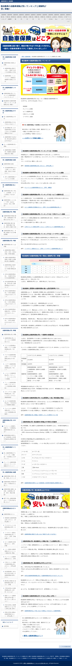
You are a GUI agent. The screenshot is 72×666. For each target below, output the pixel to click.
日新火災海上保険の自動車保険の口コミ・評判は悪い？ (10, 614)
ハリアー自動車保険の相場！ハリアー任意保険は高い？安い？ (10, 366)
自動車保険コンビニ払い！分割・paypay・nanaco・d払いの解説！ (10, 202)
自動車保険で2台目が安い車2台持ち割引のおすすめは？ (10, 138)
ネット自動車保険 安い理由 (10, 145)
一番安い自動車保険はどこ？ (32, 636)
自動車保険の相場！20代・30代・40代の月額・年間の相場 (10, 252)
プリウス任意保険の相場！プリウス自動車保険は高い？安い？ (10, 348)
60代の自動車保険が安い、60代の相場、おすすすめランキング (10, 321)
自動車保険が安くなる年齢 (10, 245)
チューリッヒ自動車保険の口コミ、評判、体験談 (38, 187)
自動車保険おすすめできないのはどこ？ (10, 123)
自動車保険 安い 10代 (21, 17)
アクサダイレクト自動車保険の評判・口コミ (10, 527)
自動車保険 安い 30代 (33, 17)
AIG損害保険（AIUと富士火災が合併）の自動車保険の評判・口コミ (10, 574)
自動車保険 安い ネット (62, 17)
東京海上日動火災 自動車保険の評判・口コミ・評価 (10, 582)
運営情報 (6, 626)
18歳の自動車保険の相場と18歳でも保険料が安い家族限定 (10, 259)
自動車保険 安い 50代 (45, 17)
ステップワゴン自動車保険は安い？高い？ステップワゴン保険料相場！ (10, 394)
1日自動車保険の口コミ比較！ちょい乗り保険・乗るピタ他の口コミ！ (10, 170)
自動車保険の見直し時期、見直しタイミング (10, 477)
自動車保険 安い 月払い (56, 17)
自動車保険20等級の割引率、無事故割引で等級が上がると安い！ (10, 217)
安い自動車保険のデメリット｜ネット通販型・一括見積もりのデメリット (10, 455)
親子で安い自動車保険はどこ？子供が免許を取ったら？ (10, 500)
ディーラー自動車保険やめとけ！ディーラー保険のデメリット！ (10, 464)
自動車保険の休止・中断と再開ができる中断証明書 (10, 232)
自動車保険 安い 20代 (27, 17)
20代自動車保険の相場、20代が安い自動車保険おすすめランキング (10, 284)
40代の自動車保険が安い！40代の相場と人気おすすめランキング (10, 302)
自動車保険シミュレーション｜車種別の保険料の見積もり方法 (10, 78)
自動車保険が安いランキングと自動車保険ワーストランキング (10, 95)
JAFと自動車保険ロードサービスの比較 (11, 177)
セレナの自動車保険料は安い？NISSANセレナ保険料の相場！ (11, 402)
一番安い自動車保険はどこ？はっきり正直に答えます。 (36, 663)
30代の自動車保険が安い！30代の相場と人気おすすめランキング (10, 293)
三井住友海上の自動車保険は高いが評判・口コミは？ (10, 590)
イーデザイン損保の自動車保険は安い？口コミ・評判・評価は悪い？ (10, 535)
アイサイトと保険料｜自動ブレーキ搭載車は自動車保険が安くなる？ (10, 428)
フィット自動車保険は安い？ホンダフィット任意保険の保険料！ (10, 385)
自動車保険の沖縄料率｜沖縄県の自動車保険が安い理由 (10, 151)
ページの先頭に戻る (66, 646)
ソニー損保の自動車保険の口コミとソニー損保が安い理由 (10, 551)
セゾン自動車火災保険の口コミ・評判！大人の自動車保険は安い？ (43, 207)
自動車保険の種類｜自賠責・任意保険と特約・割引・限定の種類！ (10, 491)
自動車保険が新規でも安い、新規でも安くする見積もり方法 (10, 70)
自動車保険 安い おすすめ (50, 17)
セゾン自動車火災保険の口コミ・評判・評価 (10, 543)
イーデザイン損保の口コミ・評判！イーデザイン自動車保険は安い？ (44, 248)
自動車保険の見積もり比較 (10, 63)
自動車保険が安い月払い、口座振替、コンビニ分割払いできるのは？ (10, 193)
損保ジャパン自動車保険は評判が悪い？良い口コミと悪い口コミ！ (10, 598)
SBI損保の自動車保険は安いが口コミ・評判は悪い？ (39, 165)
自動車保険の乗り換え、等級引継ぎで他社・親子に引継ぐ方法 (10, 225)
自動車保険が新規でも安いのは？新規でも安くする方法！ (41, 534)
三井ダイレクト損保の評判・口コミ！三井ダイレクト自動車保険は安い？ (45, 226)
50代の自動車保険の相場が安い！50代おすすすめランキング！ (10, 312)
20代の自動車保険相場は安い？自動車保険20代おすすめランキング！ (44, 575)
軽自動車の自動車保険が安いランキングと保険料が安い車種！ (10, 102)
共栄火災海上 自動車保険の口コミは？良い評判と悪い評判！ (10, 606)
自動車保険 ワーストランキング (68, 18)
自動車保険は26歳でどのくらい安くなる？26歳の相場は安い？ (10, 267)
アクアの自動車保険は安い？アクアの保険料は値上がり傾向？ (10, 357)
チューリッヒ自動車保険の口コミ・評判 (10, 557)
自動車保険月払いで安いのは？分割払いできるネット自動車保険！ (43, 611)
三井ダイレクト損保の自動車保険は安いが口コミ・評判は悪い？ (10, 565)
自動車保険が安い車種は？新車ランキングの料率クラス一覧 (41, 415)
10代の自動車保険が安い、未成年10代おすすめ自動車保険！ (10, 276)
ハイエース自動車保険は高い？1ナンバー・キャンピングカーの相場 (10, 376)
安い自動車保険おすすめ (10, 117)
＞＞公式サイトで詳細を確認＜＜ (32, 138)
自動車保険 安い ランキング (4, 17)
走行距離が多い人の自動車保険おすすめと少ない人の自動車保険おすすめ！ (10, 130)
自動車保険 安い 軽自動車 (9, 17)
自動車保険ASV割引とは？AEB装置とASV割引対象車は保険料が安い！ (44, 483)
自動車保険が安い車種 (10, 334)
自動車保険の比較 (9, 164)
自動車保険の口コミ (9, 514)
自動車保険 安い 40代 (39, 17)
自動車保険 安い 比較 (15, 17)
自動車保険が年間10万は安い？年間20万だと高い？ (10, 483)
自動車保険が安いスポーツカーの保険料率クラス (10, 340)
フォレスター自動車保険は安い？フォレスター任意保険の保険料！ (10, 411)
